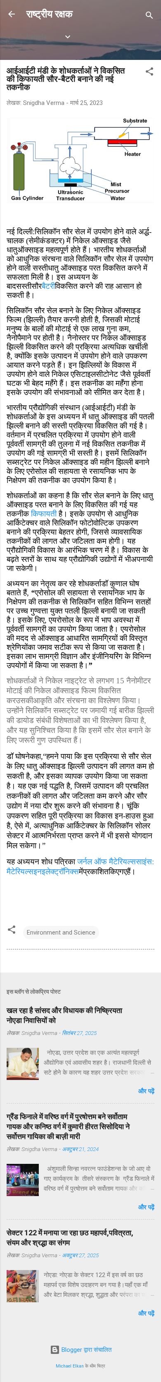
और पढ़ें (146, 1091)
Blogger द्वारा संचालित (85, 1349)
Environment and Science (61, 932)
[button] (149, 73)
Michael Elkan (70, 1366)
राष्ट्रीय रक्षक (49, 14)
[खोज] (149, 16)
